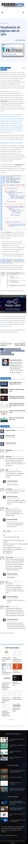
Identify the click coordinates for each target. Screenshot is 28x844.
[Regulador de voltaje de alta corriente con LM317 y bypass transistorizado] (4, 789)
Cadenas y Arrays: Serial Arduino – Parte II (17, 709)
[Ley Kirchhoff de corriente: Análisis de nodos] (4, 745)
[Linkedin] (17, 372)
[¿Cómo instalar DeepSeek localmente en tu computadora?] (4, 820)
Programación (4, 69)
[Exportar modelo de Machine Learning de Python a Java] (4, 384)
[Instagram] (14, 372)
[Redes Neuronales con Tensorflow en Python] (6, 653)
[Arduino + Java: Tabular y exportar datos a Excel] (4, 419)
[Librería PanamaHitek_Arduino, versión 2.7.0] (6, 666)
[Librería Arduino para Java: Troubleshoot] (4, 783)
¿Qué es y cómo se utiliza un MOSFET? (15, 752)
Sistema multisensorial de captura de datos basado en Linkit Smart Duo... (16, 405)
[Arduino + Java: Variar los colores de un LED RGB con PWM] (6, 693)
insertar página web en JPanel (10, 349)
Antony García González (20, 40)
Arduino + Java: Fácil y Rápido (15, 777)
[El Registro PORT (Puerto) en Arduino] (17, 693)
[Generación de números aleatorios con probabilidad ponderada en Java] (4, 398)
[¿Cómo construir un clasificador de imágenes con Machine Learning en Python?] (6, 678)
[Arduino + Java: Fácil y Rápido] (4, 777)
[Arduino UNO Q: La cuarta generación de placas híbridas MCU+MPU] (4, 808)
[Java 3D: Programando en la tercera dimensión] (17, 653)
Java (2, 67)
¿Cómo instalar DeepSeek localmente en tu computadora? (17, 820)
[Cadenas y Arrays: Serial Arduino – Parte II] (17, 705)
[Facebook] (10, 372)
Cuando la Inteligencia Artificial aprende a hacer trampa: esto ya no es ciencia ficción (17, 803)
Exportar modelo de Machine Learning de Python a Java (15, 383)
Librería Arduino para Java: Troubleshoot (14, 783)
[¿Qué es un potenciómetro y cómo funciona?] (4, 739)
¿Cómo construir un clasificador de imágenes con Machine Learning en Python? (6, 686)
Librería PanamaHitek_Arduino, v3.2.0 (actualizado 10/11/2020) (17, 771)
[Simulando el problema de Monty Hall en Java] (4, 412)
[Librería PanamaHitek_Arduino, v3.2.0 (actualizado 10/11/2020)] (4, 771)
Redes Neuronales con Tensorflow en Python (6, 659)
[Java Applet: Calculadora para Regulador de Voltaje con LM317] (6, 706)
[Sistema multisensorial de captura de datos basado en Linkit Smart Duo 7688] (4, 405)
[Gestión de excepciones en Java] (17, 678)
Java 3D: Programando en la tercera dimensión (17, 659)
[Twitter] (21, 372)
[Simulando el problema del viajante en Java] (4, 391)
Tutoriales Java (7, 67)
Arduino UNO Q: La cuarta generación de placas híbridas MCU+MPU (16, 808)
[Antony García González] (5, 366)
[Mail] (19, 372)
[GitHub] (12, 372)
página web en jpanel (9, 350)
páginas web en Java (19, 350)
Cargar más (11, 719)
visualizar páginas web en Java (7, 354)
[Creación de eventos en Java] (17, 666)
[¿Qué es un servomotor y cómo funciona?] (4, 757)
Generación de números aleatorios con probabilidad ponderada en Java (17, 397)
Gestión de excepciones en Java (16, 684)
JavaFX (2, 350)
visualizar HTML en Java (6, 352)
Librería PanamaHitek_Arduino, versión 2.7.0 (6, 672)
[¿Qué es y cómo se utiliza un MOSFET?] (4, 752)
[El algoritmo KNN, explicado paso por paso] (4, 814)
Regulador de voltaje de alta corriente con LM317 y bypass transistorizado (17, 789)
